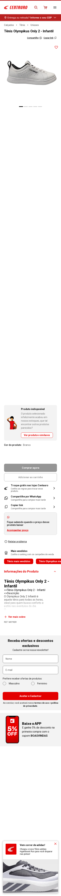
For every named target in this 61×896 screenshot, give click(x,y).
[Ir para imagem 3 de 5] (30, 106)
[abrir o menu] (55, 7)
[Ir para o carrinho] (45, 7)
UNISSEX (34, 25)
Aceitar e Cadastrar (30, 696)
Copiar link (48, 38)
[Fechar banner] (55, 844)
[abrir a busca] (36, 7)
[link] (30, 498)
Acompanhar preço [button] (17, 530)
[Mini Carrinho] (45, 7)
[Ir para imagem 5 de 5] (40, 106)
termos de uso (41, 703)
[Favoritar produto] (56, 47)
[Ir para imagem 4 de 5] (35, 106)
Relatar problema (17, 541)
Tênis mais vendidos (18, 561)
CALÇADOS (9, 25)
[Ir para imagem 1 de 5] (21, 106)
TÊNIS (22, 25)
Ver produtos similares (37, 435)
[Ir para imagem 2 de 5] (26, 106)
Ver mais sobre (16, 616)
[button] (30, 488)
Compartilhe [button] (33, 38)
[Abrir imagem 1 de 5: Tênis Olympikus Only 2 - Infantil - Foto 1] (30, 73)
